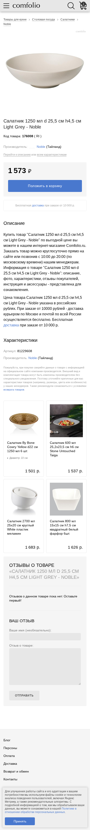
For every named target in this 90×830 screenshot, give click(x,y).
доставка (38, 205)
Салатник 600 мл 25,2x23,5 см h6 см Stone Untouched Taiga (64, 449)
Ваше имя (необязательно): (30, 630)
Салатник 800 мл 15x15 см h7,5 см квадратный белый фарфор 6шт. (64, 527)
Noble (7, 24)
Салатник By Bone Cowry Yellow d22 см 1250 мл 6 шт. (22, 447)
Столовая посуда (43, 19)
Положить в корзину (45, 186)
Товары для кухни (15, 19)
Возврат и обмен (16, 771)
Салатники (67, 19)
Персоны (10, 748)
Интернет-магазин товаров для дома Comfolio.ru (26, 5)
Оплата (9, 756)
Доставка (10, 763)
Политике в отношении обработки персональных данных (40, 810)
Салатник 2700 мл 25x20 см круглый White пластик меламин (21, 527)
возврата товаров (13, 389)
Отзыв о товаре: (21, 645)
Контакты (10, 779)
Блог (6, 740)
